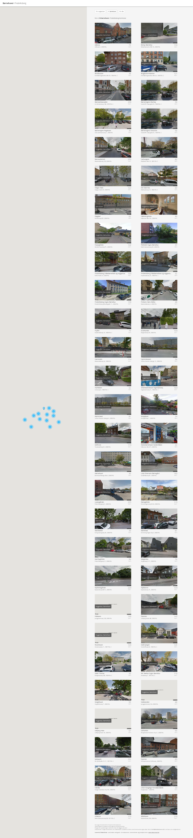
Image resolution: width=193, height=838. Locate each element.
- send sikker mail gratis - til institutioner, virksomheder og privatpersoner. (127, 832)
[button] (44, 408)
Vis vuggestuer (100, 11)
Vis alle (121, 11)
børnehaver (112, 11)
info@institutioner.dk (158, 829)
